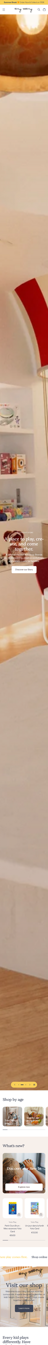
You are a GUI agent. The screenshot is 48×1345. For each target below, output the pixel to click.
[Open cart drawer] (44, 9)
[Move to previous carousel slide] (14, 1084)
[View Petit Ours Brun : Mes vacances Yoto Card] (13, 1208)
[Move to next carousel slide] (29, 1084)
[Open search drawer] (39, 9)
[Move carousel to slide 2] (21, 1085)
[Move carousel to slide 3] (24, 1085)
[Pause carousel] (34, 1085)
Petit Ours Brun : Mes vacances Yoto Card (12, 1228)
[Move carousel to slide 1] (19, 1085)
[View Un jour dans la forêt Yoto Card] (35, 1208)
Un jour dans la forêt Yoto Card (34, 1227)
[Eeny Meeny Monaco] (23, 9)
